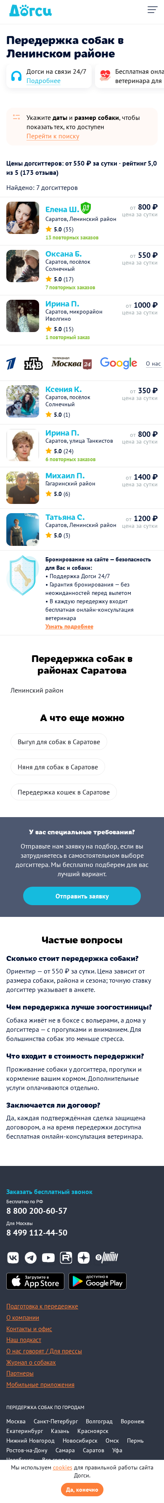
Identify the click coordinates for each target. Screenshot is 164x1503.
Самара (65, 1450)
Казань (60, 1431)
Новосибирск (80, 1440)
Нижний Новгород (30, 1440)
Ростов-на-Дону (27, 1450)
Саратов (93, 1450)
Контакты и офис (29, 1329)
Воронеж (132, 1421)
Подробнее (43, 80)
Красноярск (92, 1431)
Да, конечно (82, 1489)
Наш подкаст (23, 1340)
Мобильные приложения (40, 1385)
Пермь (135, 1440)
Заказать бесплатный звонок (49, 1192)
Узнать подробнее (69, 626)
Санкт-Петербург (56, 1421)
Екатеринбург (24, 1431)
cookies (62, 1467)
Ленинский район (37, 690)
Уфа (117, 1450)
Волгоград (99, 1421)
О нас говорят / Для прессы (44, 1351)
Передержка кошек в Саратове (64, 792)
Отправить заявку (82, 896)
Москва (16, 1421)
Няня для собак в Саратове (58, 767)
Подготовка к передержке (42, 1306)
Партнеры (20, 1373)
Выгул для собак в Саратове (59, 741)
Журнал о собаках (31, 1362)
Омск (112, 1440)
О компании (22, 1317)
